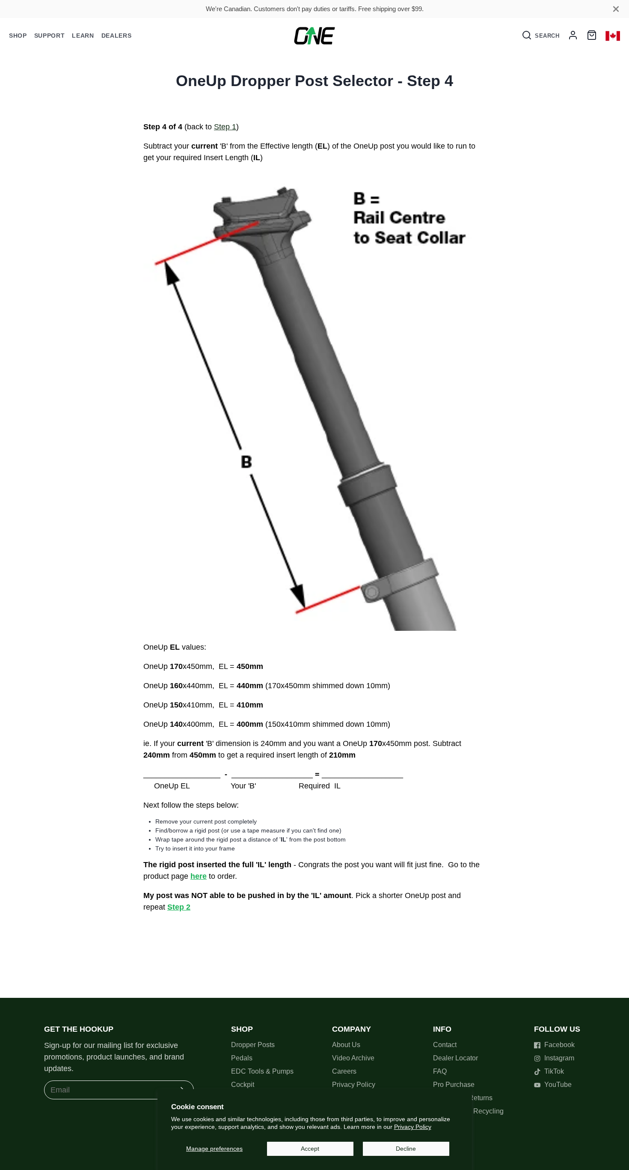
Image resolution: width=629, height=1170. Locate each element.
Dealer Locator (455, 1058)
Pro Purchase (454, 1084)
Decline (406, 1148)
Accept (310, 1148)
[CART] (592, 35)
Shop (18, 35)
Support (49, 35)
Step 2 (178, 907)
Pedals (241, 1058)
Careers (344, 1071)
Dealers (116, 35)
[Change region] (612, 35)
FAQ (440, 1071)
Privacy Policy (412, 1126)
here (198, 876)
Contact (445, 1044)
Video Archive (353, 1058)
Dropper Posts (253, 1044)
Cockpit (242, 1084)
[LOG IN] (573, 35)
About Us (346, 1044)
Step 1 (225, 126)
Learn (83, 35)
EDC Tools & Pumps (262, 1071)
